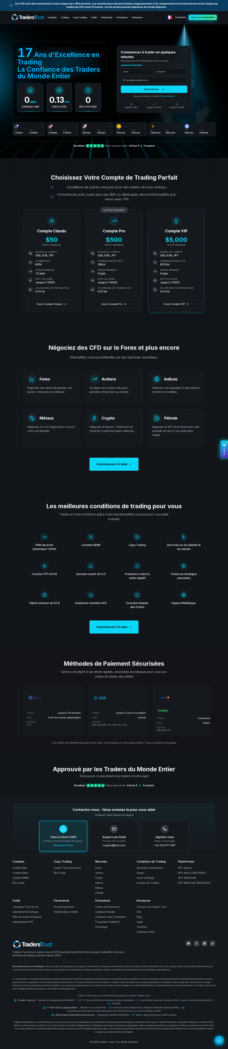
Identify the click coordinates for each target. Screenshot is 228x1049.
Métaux (99, 887)
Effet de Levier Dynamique (27, 916)
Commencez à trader (112, 464)
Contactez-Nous (146, 931)
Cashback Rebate (105, 911)
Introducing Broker (64, 906)
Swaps (140, 872)
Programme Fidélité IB (107, 921)
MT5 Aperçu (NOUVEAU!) (192, 872)
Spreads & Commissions (150, 867)
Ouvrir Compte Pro (112, 304)
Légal (140, 921)
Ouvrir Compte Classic (50, 304)
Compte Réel (20, 867)
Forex (98, 867)
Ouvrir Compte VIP (174, 304)
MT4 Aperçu (185, 867)
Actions (99, 872)
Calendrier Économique (25, 911)
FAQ (139, 911)
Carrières (142, 926)
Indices (99, 882)
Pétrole (99, 892)
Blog (139, 916)
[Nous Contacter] (219, 1040)
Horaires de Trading (148, 882)
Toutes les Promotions (107, 906)
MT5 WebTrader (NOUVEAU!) (194, 882)
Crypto (99, 877)
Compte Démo (20, 872)
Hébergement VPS (23, 921)
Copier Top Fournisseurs (67, 867)
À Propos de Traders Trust (151, 906)
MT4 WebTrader (187, 877)
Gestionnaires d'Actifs (66, 911)
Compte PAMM (21, 877)
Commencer (151, 89)
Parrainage (101, 926)
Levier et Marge (145, 877)
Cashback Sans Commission (110, 916)
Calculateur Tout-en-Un (25, 906)
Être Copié (18, 882)
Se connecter (168, 96)
